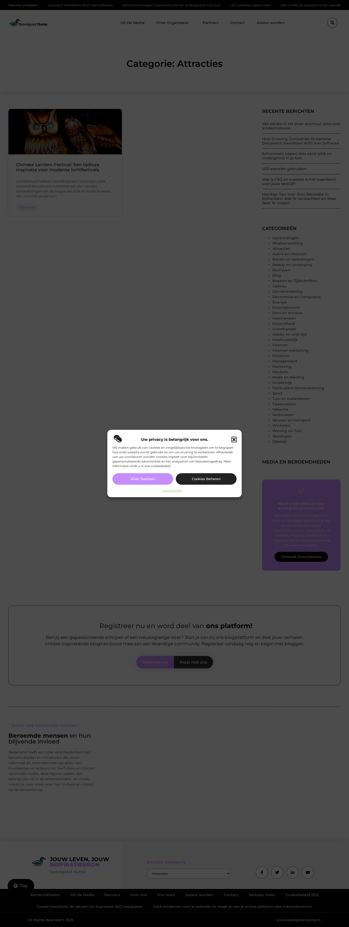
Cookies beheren (206, 479)
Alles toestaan (143, 479)
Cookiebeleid (172, 490)
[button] (234, 439)
